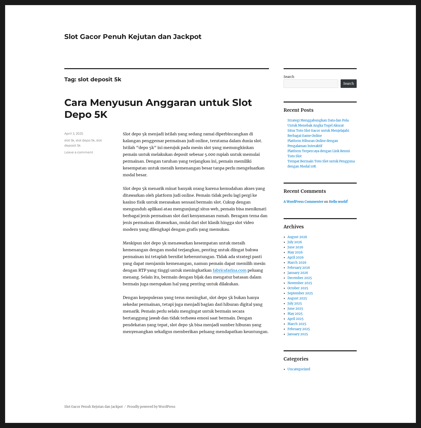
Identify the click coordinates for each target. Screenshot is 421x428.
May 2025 (295, 314)
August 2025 (297, 298)
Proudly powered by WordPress (151, 407)
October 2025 (297, 288)
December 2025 (299, 278)
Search (289, 77)
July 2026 (294, 242)
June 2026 (295, 247)
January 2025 (297, 334)
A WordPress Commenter (303, 202)
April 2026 (295, 257)
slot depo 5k (85, 140)
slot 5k (69, 140)
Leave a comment (78, 152)
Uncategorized (298, 369)
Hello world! (338, 202)
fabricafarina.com (230, 270)
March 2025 (296, 324)
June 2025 (295, 309)
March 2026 (296, 263)
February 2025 (298, 329)
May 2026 (295, 252)
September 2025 (300, 293)
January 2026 (297, 273)
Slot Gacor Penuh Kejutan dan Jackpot (132, 36)
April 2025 (295, 319)
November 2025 (299, 283)
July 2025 (294, 303)
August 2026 (297, 237)
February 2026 (298, 268)
